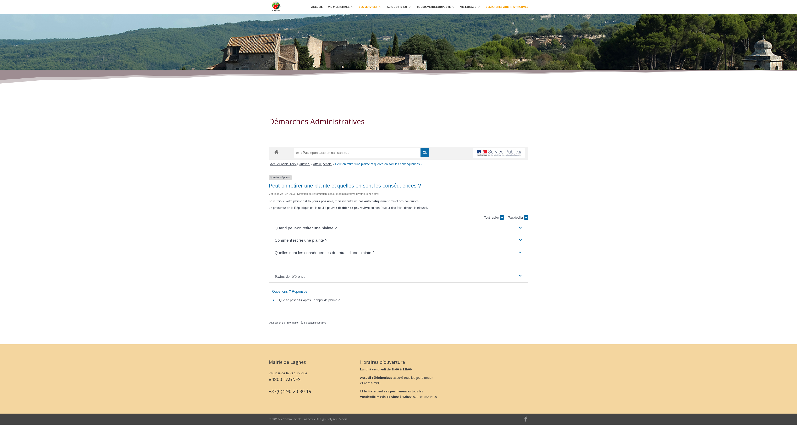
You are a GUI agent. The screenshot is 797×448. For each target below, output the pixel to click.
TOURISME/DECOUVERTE (433, 6)
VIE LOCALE (468, 6)
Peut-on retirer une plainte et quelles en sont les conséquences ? (378, 164)
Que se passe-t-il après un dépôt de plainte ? (309, 300)
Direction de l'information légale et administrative (298, 322)
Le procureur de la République (289, 207)
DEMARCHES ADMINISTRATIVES (506, 6)
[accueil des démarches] (276, 152)
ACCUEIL (317, 6)
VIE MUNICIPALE (339, 6)
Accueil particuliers (283, 164)
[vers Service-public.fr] (499, 153)
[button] (398, 228)
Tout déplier (516, 217)
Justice (304, 164)
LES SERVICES (368, 6)
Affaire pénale (322, 164)
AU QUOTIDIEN (397, 6)
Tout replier (492, 217)
